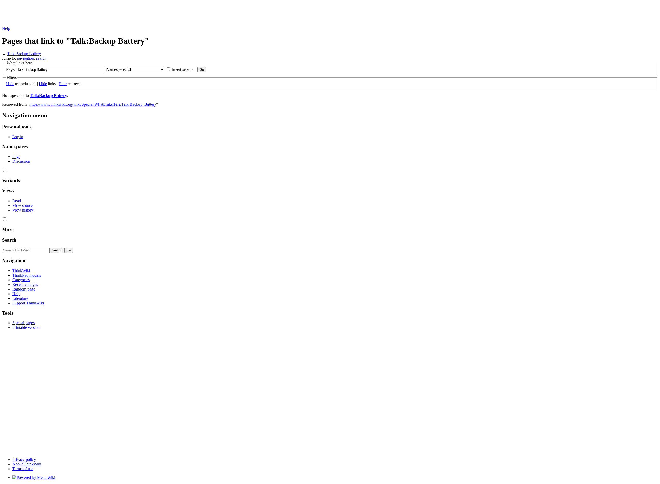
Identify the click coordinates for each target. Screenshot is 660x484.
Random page (23, 289)
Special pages (23, 323)
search (41, 58)
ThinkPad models (26, 275)
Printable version (26, 327)
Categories (21, 280)
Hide (10, 84)
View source (22, 205)
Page (16, 156)
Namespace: (116, 69)
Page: (10, 69)
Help (6, 28)
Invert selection (184, 69)
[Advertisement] (96, 13)
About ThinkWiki (26, 464)
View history (22, 210)
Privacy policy (24, 459)
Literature (20, 298)
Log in (17, 137)
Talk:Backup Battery (24, 53)
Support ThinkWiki (28, 303)
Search (9, 240)
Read (16, 201)
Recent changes (25, 284)
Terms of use (22, 469)
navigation (25, 58)
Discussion (21, 161)
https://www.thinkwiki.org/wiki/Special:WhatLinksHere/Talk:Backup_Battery (92, 104)
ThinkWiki (21, 270)
